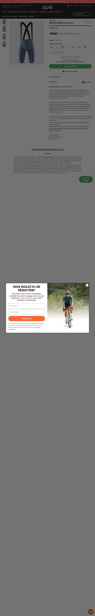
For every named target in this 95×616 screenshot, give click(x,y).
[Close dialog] (87, 285)
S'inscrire (26, 318)
